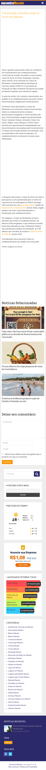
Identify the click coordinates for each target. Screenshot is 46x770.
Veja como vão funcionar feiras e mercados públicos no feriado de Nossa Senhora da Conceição (23, 334)
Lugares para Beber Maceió (18, 674)
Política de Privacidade (28, 767)
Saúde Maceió (13, 693)
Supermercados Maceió (17, 705)
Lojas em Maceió (14, 668)
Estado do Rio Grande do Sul (14, 208)
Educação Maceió (14, 652)
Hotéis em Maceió (15, 664)
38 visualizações (33, 584)
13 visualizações (27, 611)
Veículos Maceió (14, 708)
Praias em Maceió (14, 686)
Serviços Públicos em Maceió (19, 699)
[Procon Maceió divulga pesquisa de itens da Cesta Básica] (23, 353)
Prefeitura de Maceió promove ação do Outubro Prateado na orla (20, 400)
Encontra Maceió (15, 764)
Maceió (8, 742)
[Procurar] (37, 474)
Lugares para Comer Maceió (18, 677)
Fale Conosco (13, 767)
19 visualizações (28, 603)
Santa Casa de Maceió (12, 596)
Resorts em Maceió (15, 689)
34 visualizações (32, 590)
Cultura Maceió (14, 646)
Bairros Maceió (13, 633)
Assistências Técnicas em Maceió (20, 627)
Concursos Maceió (15, 639)
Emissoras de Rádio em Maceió (20, 655)
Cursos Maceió (13, 649)
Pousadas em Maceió (16, 683)
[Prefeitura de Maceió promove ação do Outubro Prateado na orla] (23, 385)
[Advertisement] (23, 46)
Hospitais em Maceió (16, 661)
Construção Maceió (15, 643)
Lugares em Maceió (15, 671)
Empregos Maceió (15, 658)
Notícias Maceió (14, 680)
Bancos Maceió (14, 636)
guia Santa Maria (27, 205)
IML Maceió (11, 610)
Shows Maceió (13, 702)
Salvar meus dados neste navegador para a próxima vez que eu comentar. (21, 455)
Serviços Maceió (14, 696)
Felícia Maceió (12, 583)
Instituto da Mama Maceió (12, 604)
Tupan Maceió (12, 589)
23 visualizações (30, 596)
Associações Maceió (15, 630)
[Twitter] (10, 754)
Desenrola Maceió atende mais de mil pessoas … (27, 727)
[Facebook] (6, 754)
